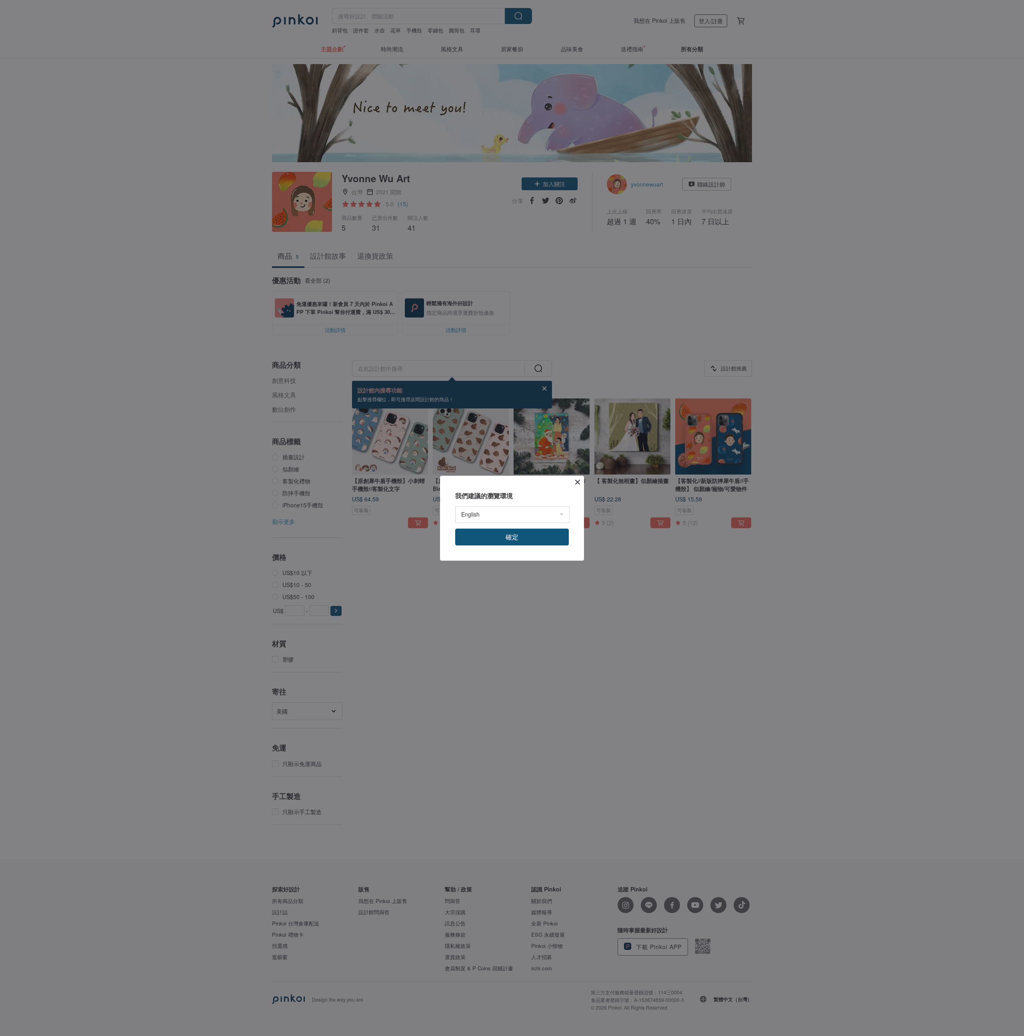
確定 (512, 536)
